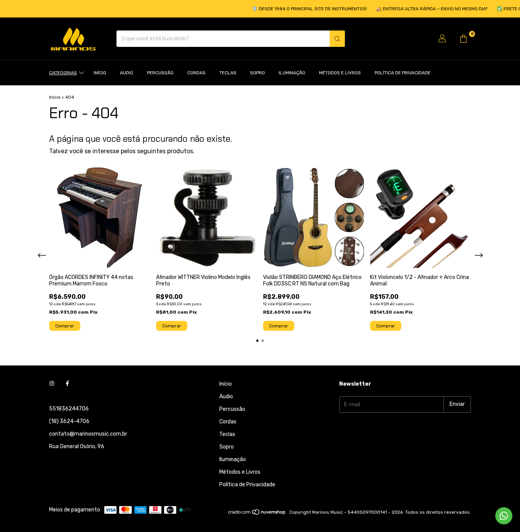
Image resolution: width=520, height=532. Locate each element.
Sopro (257, 72)
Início (100, 72)
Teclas (227, 72)
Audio (126, 72)
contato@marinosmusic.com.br (88, 434)
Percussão (160, 72)
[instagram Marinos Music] (51, 384)
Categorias (63, 72)
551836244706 (69, 408)
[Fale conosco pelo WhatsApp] (503, 515)
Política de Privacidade (403, 72)
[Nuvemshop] (257, 514)
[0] (463, 38)
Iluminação (292, 72)
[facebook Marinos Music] (67, 384)
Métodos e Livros (340, 72)
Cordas (196, 72)
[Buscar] (337, 38)
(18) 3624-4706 (69, 421)
